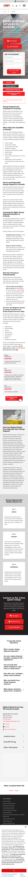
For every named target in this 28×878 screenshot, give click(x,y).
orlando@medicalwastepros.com (11, 721)
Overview (9, 82)
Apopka (17, 790)
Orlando (11, 790)
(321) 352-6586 (6, 719)
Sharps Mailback (7, 812)
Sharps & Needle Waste (9, 803)
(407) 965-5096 (18, 288)
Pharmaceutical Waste (8, 805)
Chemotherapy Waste (8, 808)
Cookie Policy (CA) (7, 821)
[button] (25, 827)
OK (14, 870)
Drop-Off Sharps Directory (9, 810)
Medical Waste (6, 801)
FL (8, 11)
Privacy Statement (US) (9, 818)
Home (4, 11)
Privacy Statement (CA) (9, 823)
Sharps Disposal (10, 86)
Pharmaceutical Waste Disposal (13, 93)
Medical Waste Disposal (13, 90)
